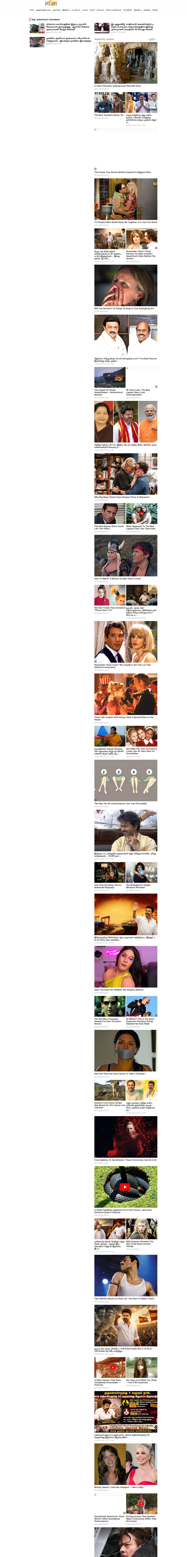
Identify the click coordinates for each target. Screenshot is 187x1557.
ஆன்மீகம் (57, 10)
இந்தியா (66, 10)
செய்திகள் (127, 10)
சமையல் (100, 10)
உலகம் (85, 10)
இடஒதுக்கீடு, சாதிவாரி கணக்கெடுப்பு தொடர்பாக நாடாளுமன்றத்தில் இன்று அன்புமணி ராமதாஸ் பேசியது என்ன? (132, 27)
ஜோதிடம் (138, 10)
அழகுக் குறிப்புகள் (43, 10)
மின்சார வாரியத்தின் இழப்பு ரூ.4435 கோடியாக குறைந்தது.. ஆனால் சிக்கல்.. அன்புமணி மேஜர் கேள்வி (68, 27)
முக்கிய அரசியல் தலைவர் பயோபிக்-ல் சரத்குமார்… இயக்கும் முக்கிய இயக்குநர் (68, 39)
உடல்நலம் (76, 10)
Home (32, 10)
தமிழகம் (147, 10)
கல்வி (92, 10)
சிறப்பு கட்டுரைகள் (113, 10)
